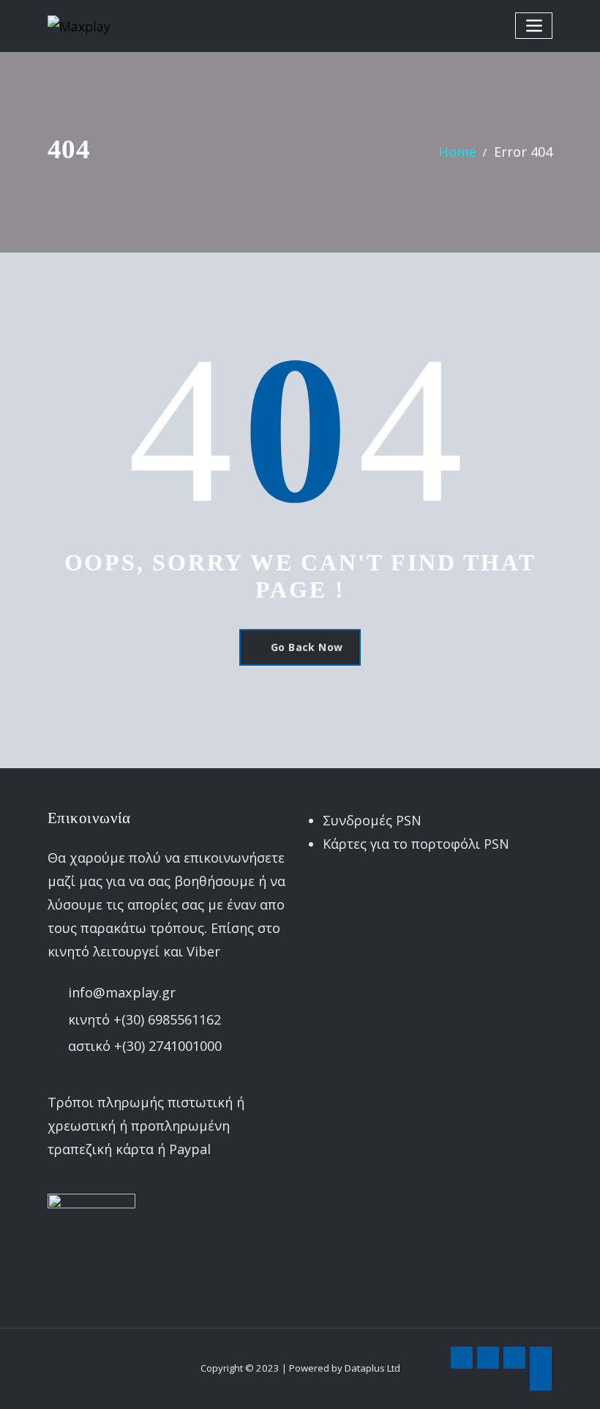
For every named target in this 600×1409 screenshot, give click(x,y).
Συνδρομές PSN (372, 820)
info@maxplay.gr (122, 992)
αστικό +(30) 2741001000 (145, 1046)
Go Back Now (307, 647)
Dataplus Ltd (372, 1368)
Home (457, 151)
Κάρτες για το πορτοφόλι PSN (416, 843)
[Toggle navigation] (533, 25)
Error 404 (523, 151)
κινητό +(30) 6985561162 (144, 1019)
